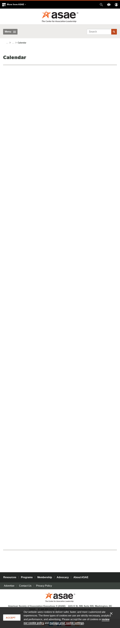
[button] (14, 5)
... (7, 43)
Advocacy (63, 577)
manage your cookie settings (67, 623)
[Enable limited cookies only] (113, 613)
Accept (11, 617)
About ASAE (80, 577)
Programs (27, 577)
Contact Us (25, 585)
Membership (44, 577)
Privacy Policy (44, 585)
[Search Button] (114, 32)
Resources (9, 577)
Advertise (9, 585)
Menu (8, 31)
